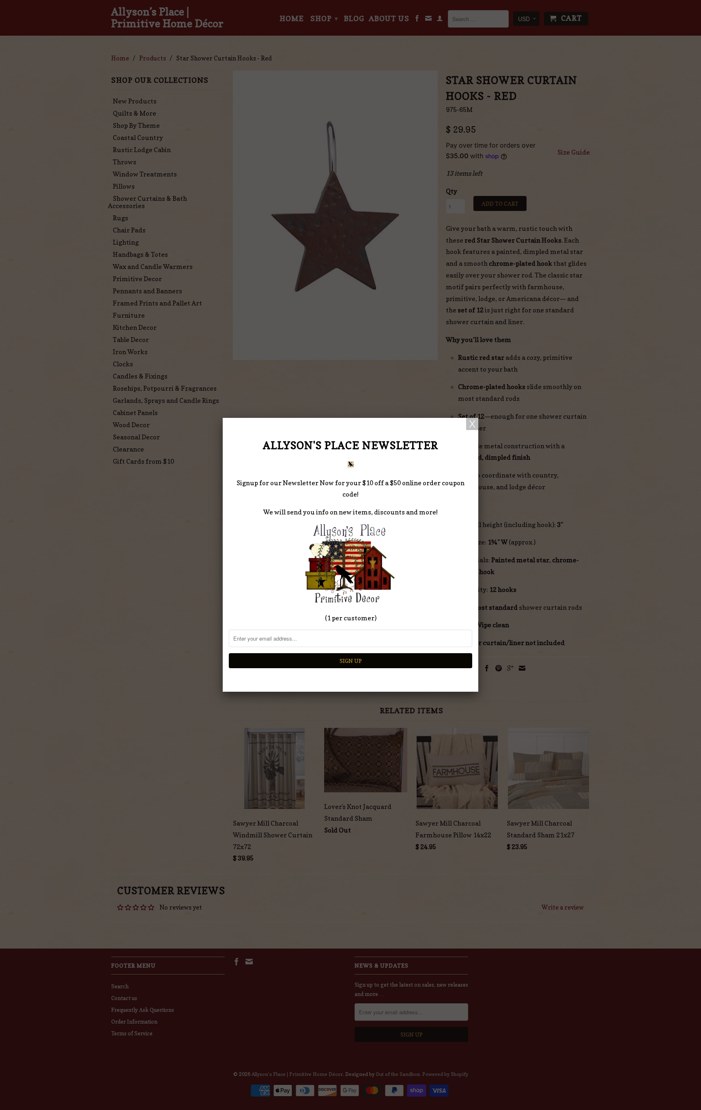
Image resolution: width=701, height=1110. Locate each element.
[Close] (472, 424)
